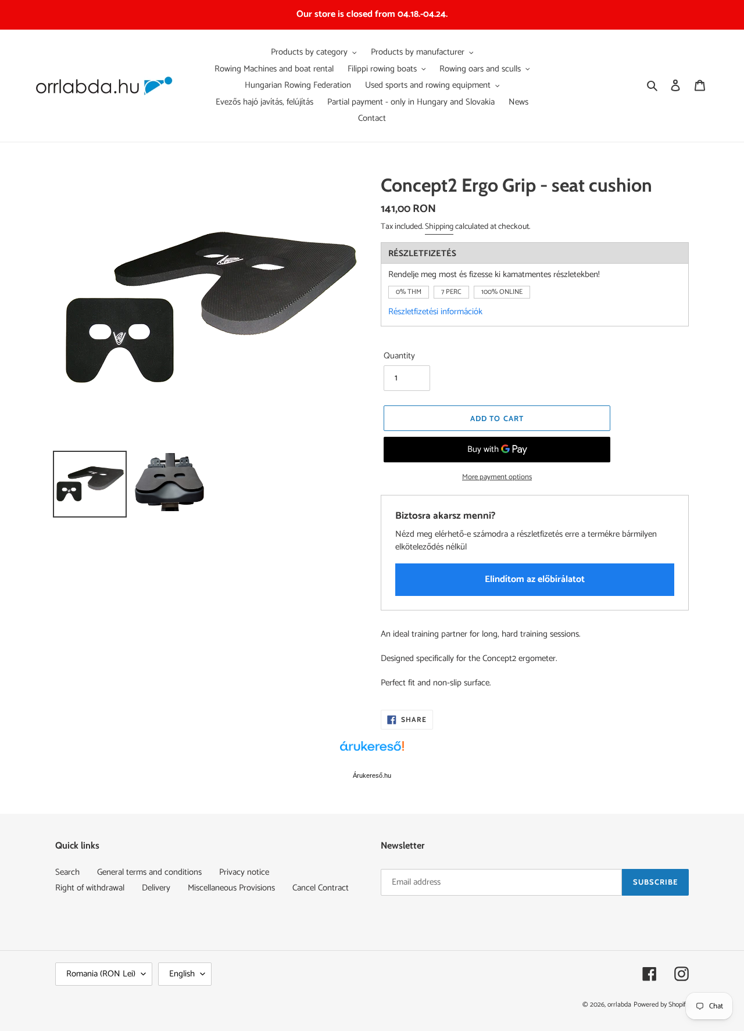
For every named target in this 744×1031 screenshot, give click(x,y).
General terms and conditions (149, 872)
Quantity (399, 356)
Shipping (439, 226)
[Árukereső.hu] (372, 752)
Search (67, 872)
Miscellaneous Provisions (231, 888)
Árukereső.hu (372, 775)
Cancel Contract (320, 888)
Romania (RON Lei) (100, 974)
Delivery (156, 888)
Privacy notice (244, 872)
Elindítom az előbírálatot (535, 579)
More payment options (497, 477)
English (182, 974)
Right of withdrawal (89, 888)
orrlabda (619, 1004)
